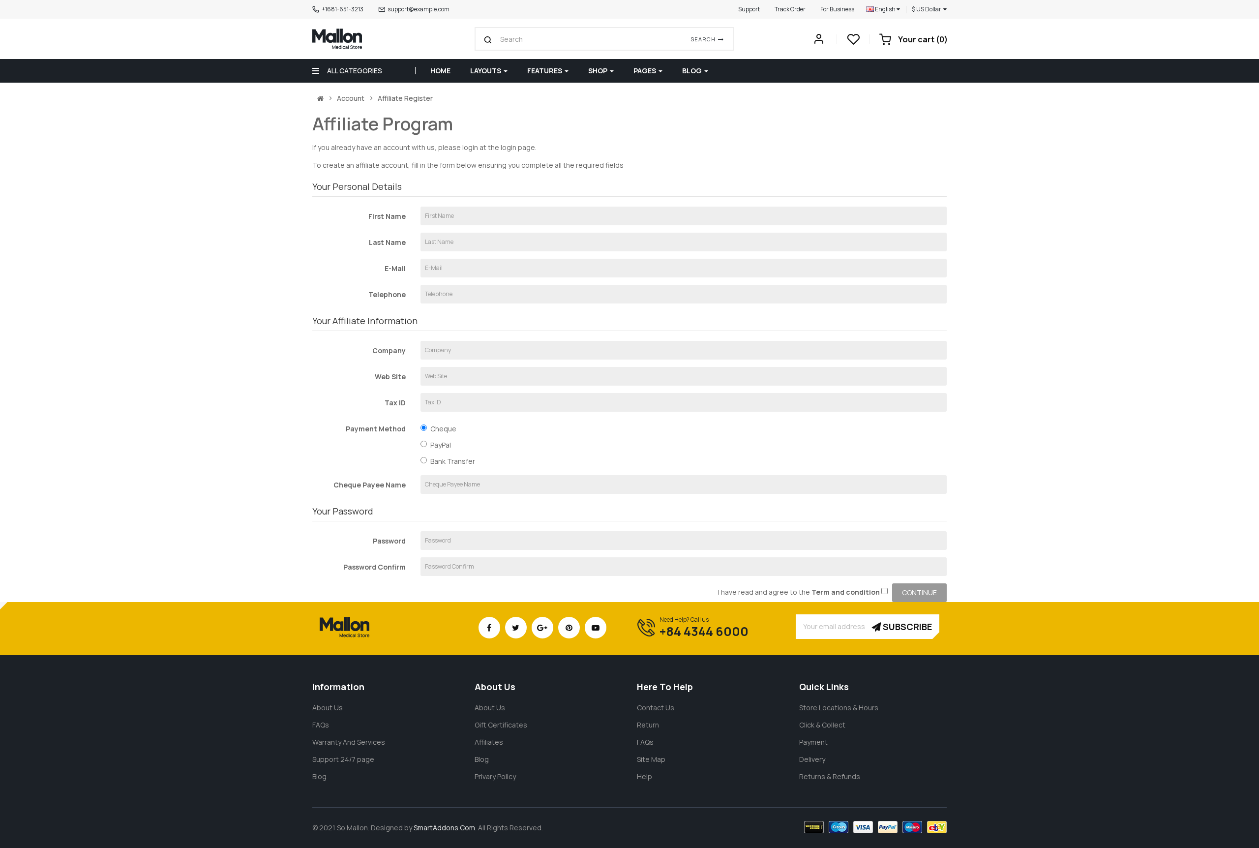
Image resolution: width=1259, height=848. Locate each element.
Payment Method (376, 428)
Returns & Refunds (829, 776)
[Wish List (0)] (853, 42)
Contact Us (655, 707)
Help (644, 776)
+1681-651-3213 (342, 9)
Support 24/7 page (343, 759)
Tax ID (395, 402)
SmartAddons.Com (444, 827)
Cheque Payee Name (369, 484)
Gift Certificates (501, 724)
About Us (327, 707)
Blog (319, 776)
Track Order (790, 9)
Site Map (651, 759)
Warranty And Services (348, 742)
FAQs (320, 724)
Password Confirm (374, 567)
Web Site (390, 376)
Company (389, 350)
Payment (813, 742)
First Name (387, 216)
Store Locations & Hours (838, 707)
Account (350, 98)
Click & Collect (822, 724)
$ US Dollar (927, 9)
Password (389, 540)
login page (518, 147)
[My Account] (818, 41)
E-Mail (395, 268)
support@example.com (419, 9)
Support (749, 9)
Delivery (812, 759)
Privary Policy (495, 776)
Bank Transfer (452, 461)
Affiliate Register (405, 98)
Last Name (387, 242)
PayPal (440, 445)
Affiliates (489, 742)
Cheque (443, 428)
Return (648, 724)
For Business (837, 9)
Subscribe (906, 627)
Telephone (387, 294)
